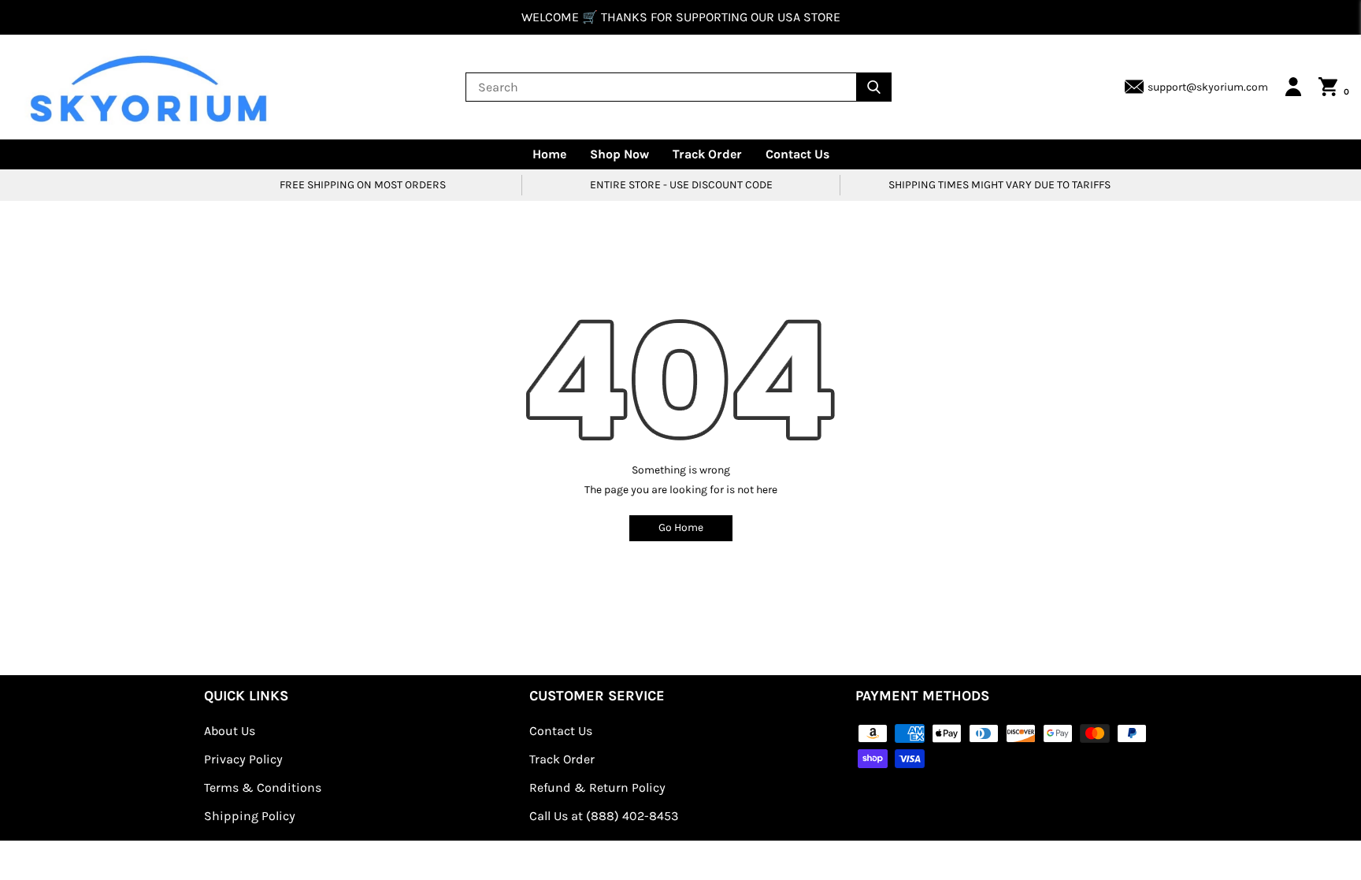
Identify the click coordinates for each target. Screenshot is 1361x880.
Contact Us (797, 154)
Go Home (680, 527)
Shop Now (619, 154)
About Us (229, 730)
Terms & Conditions (262, 787)
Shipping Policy (249, 815)
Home (549, 154)
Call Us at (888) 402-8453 (603, 815)
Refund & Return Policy (597, 787)
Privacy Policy (243, 759)
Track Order (707, 154)
